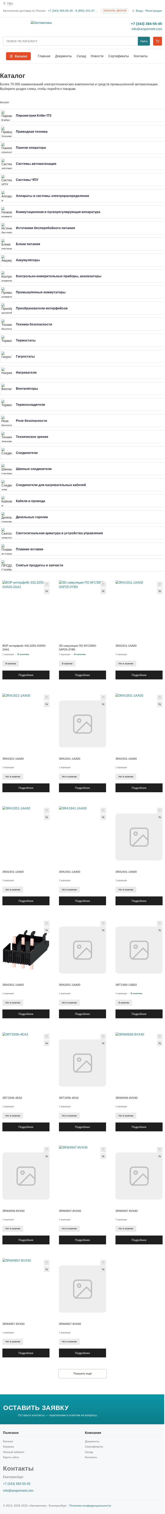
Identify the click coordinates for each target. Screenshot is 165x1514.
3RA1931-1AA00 (126, 758)
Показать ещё (82, 1373)
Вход (139, 10)
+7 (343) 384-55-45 (60, 10)
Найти (143, 41)
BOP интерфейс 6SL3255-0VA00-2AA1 (24, 647)
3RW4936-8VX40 (127, 1097)
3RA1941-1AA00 (69, 871)
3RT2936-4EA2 (12, 1097)
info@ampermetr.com (147, 29)
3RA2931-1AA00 (13, 984)
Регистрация (153, 10)
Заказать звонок (114, 10)
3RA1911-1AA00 (126, 645)
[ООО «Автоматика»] (67, 26)
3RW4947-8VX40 (70, 1210)
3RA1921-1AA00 (13, 758)
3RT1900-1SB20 (126, 984)
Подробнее (26, 675)
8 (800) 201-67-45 (87, 10)
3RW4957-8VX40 (13, 1323)
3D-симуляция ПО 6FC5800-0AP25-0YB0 (78, 647)
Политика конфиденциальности (90, 1505)
